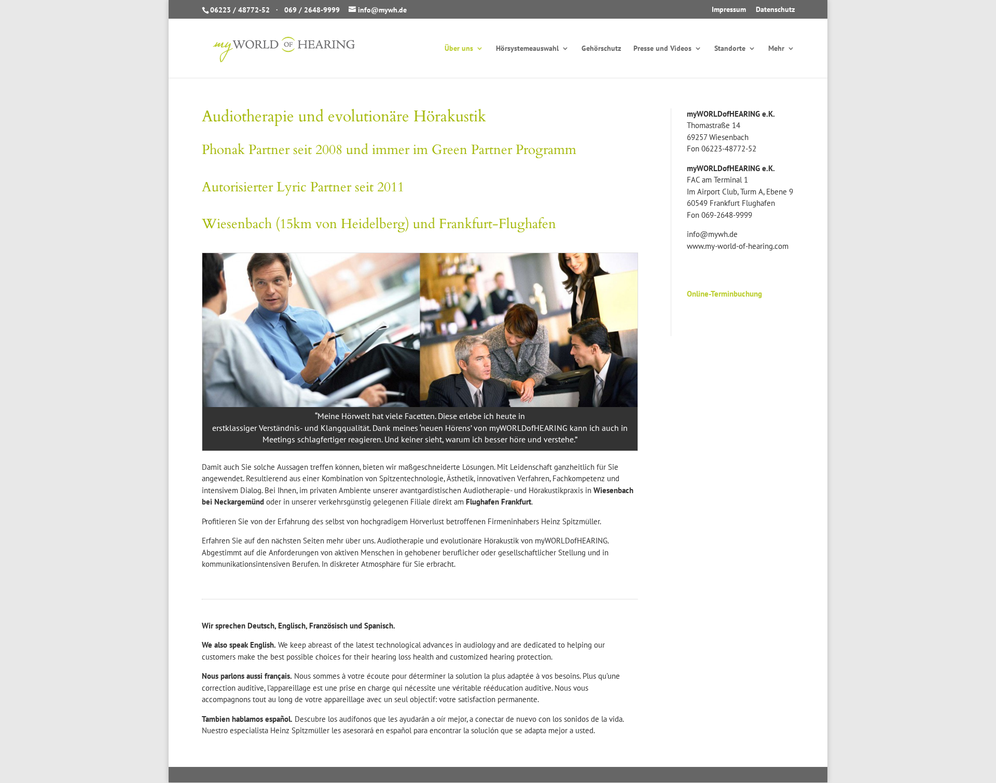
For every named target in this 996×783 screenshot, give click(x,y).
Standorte (729, 49)
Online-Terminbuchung (724, 294)
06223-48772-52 (728, 148)
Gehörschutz (601, 49)
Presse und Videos (662, 49)
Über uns (459, 49)
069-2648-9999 (726, 215)
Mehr (776, 49)
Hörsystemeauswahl (527, 49)
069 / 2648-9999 (312, 10)
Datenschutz (775, 10)
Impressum (729, 10)
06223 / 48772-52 (240, 10)
